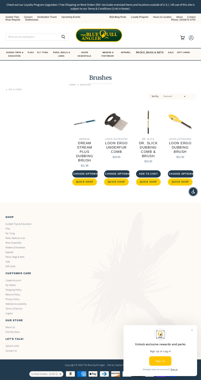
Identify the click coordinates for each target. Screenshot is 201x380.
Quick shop (84, 181)
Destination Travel (47, 17)
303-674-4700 (12, 346)
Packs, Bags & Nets (150, 52)
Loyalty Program (139, 17)
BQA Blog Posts (118, 17)
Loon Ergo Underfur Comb (116, 147)
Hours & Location (162, 17)
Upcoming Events (70, 17)
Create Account (13, 280)
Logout (9, 313)
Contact (191, 17)
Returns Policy (12, 294)
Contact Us (11, 351)
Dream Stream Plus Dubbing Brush (84, 151)
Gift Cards (184, 52)
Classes (28, 17)
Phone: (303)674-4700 (183, 20)
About (179, 17)
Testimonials (31, 20)
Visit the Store (12, 332)
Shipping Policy (13, 290)
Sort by (155, 96)
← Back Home (13, 89)
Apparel (126, 52)
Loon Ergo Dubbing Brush (180, 147)
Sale (171, 52)
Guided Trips (12, 17)
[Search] (63, 37)
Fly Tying (43, 52)
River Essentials (85, 54)
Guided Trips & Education (15, 54)
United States (44, 374)
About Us (10, 327)
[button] (193, 191)
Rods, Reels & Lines (61, 54)
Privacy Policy (12, 299)
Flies (31, 52)
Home (72, 85)
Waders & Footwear (107, 54)
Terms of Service (13, 308)
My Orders (10, 285)
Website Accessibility (16, 304)
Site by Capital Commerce (120, 365)
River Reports (12, 20)
